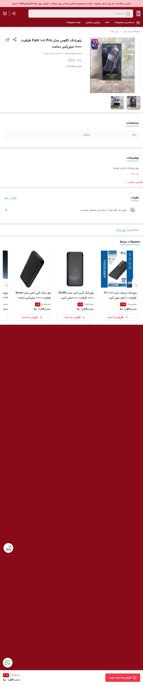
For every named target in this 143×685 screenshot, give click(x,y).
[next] (7, 286)
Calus (71, 60)
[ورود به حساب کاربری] (14, 13)
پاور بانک (114, 31)
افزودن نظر (10, 198)
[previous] (136, 286)
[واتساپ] (8, 663)
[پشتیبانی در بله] (8, 548)
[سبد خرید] (5, 13)
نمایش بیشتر (135, 182)
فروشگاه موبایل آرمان (131, 31)
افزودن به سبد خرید (120, 677)
